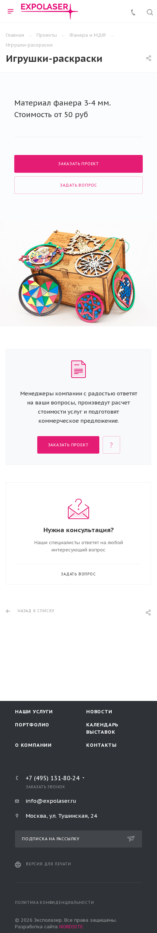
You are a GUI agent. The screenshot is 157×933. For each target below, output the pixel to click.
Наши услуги (34, 712)
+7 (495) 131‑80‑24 (53, 778)
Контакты (101, 745)
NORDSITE (71, 927)
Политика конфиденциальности (54, 902)
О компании (33, 745)
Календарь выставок (102, 728)
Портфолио (32, 725)
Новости (99, 712)
